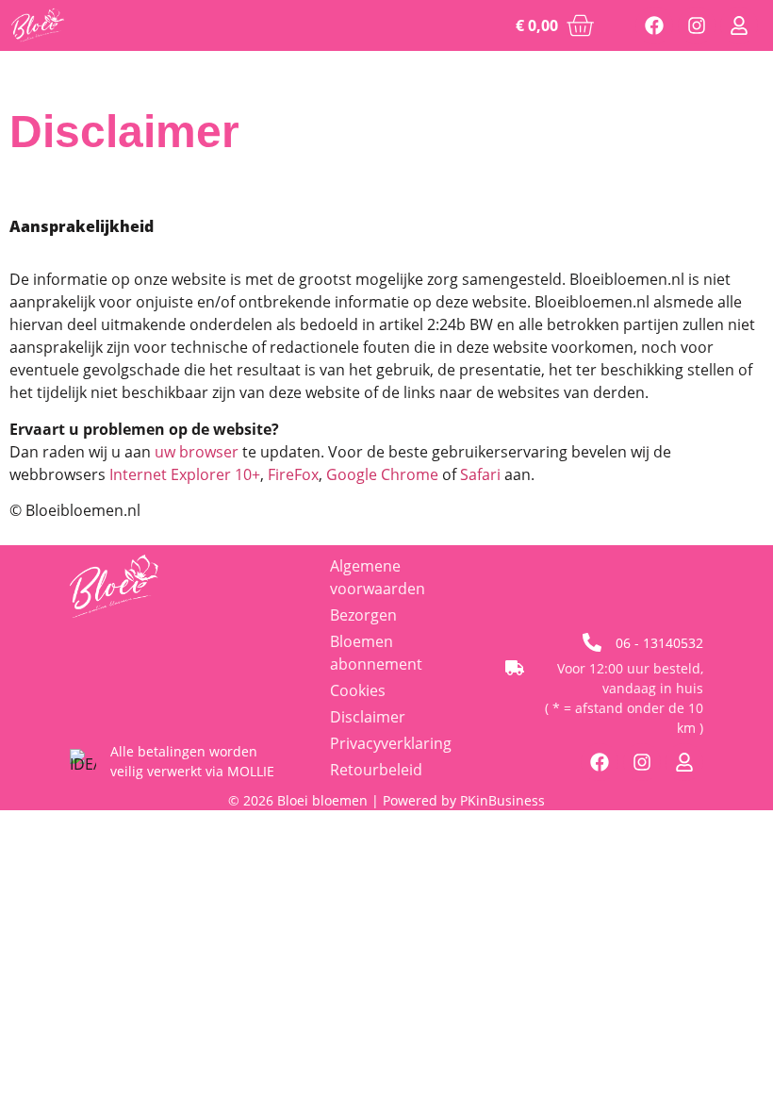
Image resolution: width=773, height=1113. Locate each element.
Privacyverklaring (391, 743)
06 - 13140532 (659, 643)
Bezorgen (363, 615)
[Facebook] (654, 25)
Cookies (358, 690)
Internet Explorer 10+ (184, 474)
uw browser (196, 451)
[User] (739, 25)
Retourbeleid (376, 769)
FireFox (293, 474)
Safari (480, 474)
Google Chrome (382, 474)
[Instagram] (696, 25)
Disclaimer (367, 716)
